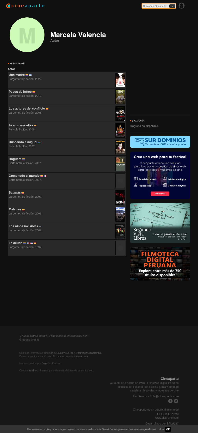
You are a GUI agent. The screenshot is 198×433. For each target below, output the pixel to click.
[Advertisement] (67, 291)
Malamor (15, 209)
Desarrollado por (162, 423)
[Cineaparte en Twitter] (176, 401)
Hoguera (15, 159)
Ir (172, 6)
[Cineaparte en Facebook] (170, 401)
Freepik (46, 363)
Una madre (17, 74)
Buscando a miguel (23, 142)
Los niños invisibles (23, 226)
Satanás (15, 192)
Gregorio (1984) (29, 339)
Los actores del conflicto (27, 108)
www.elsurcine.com (167, 417)
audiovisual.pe (65, 353)
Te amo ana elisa (21, 125)
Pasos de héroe (20, 91)
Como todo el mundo (24, 175)
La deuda (15, 243)
